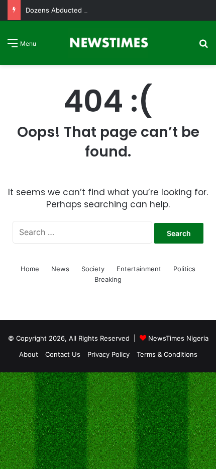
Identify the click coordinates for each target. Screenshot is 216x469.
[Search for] (203, 46)
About (28, 354)
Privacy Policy (108, 354)
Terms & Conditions (167, 354)
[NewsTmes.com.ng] (108, 43)
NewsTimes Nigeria (178, 338)
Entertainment (139, 269)
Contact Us (62, 354)
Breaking (108, 279)
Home (30, 269)
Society (92, 269)
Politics (184, 269)
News (60, 269)
